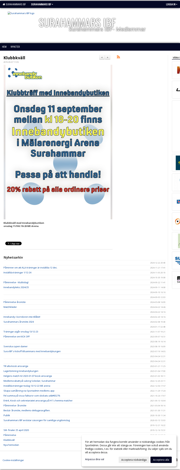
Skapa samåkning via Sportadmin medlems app (29, 390)
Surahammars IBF (15, 4)
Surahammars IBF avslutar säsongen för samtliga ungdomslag (37, 420)
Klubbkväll (14, 58)
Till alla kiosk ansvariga (16, 366)
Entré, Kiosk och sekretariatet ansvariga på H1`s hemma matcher (38, 400)
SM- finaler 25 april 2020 (16, 430)
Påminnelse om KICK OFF (17, 336)
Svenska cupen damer (16, 346)
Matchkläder (10, 307)
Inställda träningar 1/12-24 (17, 272)
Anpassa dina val (94, 459)
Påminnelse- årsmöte (15, 405)
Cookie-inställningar (13, 460)
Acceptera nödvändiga (134, 459)
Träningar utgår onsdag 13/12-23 (21, 331)
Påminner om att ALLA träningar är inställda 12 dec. (30, 267)
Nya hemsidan (11, 444)
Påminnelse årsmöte (15, 302)
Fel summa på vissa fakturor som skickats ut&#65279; (32, 395)
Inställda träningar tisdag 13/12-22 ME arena (27, 385)
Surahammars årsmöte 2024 (19, 321)
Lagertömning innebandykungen (21, 371)
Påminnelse (10, 435)
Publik (7, 415)
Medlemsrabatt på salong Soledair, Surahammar (30, 380)
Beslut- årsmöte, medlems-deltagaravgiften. (27, 410)
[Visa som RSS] (118, 57)
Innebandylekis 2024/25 (16, 287)
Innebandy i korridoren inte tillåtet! (22, 316)
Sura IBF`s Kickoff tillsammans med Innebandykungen (32, 351)
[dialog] (129, 450)
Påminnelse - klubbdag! (16, 282)
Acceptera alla (161, 459)
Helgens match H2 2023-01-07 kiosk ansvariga (28, 375)
